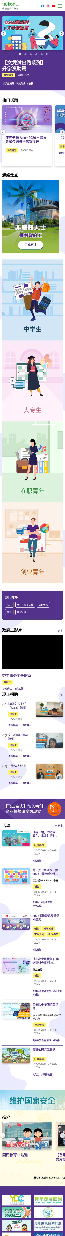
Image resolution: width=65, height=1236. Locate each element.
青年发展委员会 (25, 604)
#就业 (62, 152)
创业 (9, 611)
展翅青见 (43, 604)
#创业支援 (46, 902)
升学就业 (8, 75)
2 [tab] (25, 54)
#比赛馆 (37, 860)
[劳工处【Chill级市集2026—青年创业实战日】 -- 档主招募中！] (16, 876)
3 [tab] (31, 54)
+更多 (59, 630)
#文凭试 (20, 83)
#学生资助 (8, 83)
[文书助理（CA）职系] (49, 740)
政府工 (7, 682)
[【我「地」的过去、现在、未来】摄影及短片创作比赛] (16, 838)
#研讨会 (57, 991)
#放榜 (30, 83)
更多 (60, 825)
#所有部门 (14, 725)
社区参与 (39, 845)
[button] (42, 6)
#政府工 (7, 688)
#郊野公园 (46, 1074)
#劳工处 (19, 688)
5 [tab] (41, 54)
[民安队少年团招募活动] (16, 1011)
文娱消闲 (11, 150)
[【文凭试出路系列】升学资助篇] (32, 33)
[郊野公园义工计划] (16, 1055)
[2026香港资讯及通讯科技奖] (16, 922)
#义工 (36, 1074)
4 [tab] (36, 54)
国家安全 (21, 611)
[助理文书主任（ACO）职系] (49, 709)
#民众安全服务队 (42, 1040)
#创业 (36, 902)
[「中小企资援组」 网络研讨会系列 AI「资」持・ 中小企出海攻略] (16, 965)
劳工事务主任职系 (16, 675)
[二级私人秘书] (49, 771)
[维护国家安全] (32, 1100)
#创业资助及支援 (42, 991)
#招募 (56, 1040)
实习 (9, 604)
